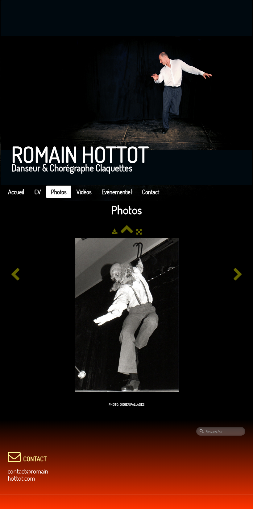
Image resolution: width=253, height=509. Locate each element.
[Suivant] (238, 274)
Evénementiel (117, 192)
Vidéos (84, 192)
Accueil (16, 192)
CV (37, 192)
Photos (59, 192)
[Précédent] (15, 274)
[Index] (127, 232)
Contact (150, 192)
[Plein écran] (139, 232)
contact (35, 458)
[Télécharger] (115, 232)
